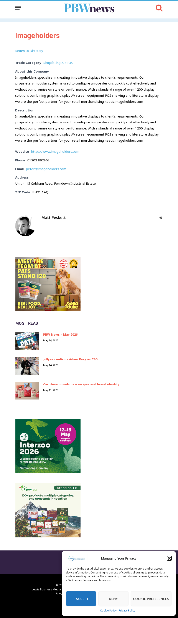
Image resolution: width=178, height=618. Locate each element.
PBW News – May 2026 (60, 334)
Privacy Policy (127, 610)
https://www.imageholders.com (55, 151)
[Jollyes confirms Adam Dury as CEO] (27, 366)
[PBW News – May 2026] (27, 341)
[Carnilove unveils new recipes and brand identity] (27, 391)
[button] (169, 558)
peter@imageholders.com (46, 169)
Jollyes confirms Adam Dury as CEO (70, 359)
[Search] (159, 8)
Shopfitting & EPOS (58, 62)
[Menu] (18, 8)
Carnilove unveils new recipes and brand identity (81, 384)
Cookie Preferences (151, 598)
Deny (113, 598)
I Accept (81, 598)
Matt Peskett (53, 217)
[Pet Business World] (89, 8)
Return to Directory (29, 51)
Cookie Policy (108, 610)
